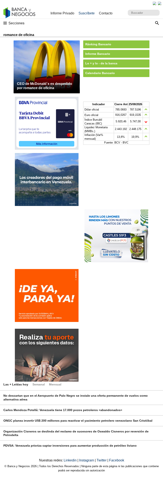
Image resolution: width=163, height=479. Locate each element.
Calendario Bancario (100, 73)
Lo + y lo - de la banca (101, 63)
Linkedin (70, 460)
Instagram (87, 460)
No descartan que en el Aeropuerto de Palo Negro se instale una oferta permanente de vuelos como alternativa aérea (75, 397)
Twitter (102, 460)
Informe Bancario (97, 53)
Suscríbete (87, 13)
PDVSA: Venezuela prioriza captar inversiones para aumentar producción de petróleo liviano (70, 445)
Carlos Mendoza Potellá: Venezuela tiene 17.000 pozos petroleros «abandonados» (62, 410)
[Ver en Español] (159, 3)
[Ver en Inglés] (154, 3)
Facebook (116, 460)
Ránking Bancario (98, 44)
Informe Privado (62, 13)
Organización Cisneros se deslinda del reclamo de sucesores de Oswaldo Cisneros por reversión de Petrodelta (76, 433)
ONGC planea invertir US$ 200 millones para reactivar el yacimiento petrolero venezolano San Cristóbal (77, 420)
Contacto (105, 13)
